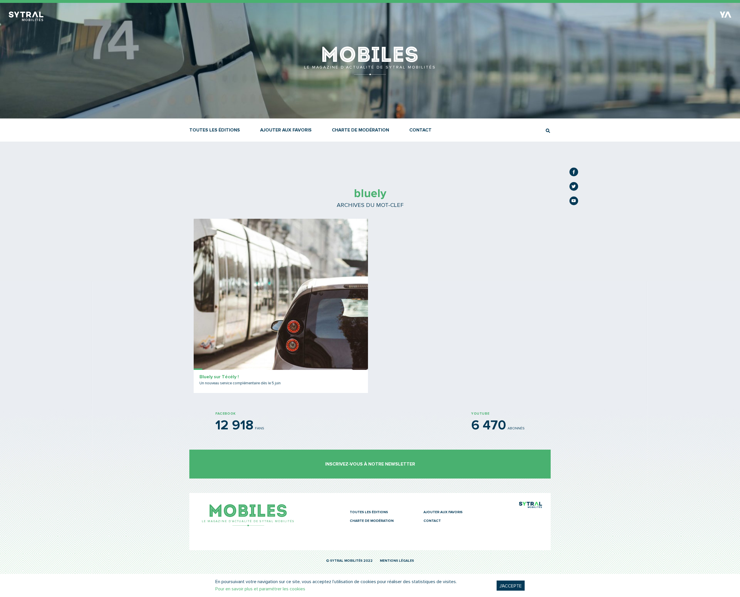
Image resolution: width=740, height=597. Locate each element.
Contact (420, 130)
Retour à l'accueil (370, 72)
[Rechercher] (548, 131)
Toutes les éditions (214, 130)
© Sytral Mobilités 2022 (349, 561)
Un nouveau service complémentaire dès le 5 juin (240, 383)
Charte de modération (360, 130)
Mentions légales (397, 561)
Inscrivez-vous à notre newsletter (370, 464)
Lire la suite (281, 306)
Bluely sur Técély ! (219, 376)
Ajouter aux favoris (286, 130)
